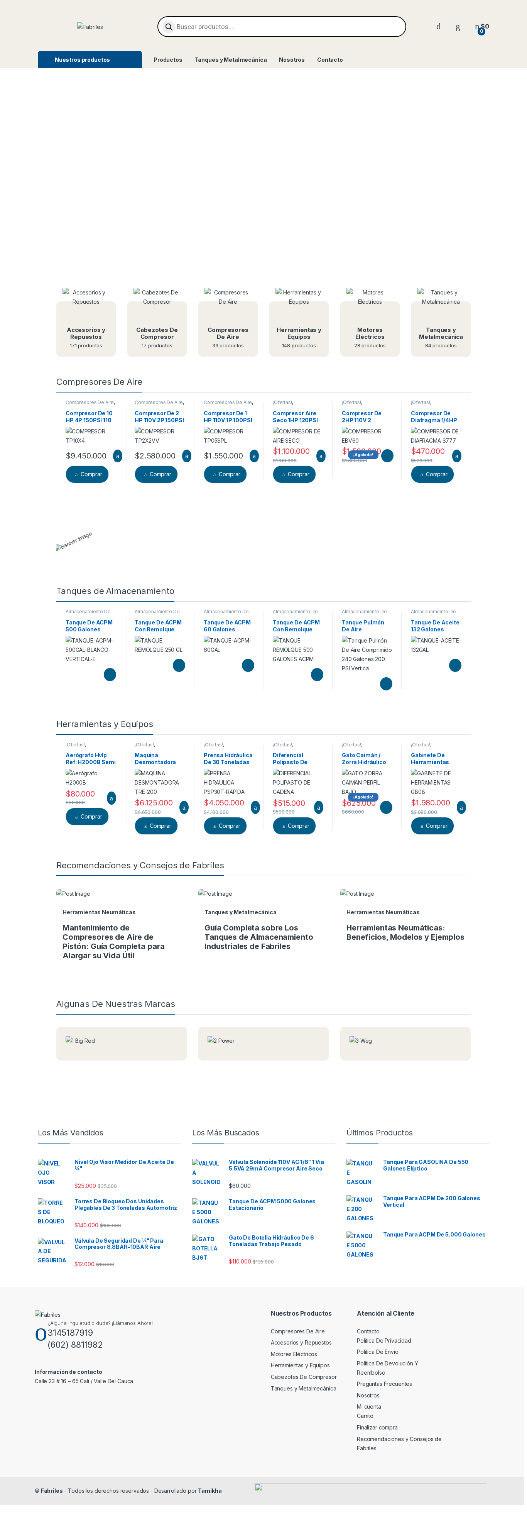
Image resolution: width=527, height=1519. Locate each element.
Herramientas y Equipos (300, 1365)
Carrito (365, 1415)
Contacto (330, 59)
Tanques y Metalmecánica (231, 59)
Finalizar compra (377, 1427)
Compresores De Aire (90, 402)
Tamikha (209, 1490)
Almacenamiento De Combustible (88, 614)
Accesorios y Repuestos (301, 1342)
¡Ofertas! (282, 402)
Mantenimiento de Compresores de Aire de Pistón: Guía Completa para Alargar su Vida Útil (113, 941)
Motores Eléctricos (294, 1354)
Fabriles (52, 1490)
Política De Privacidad (384, 1340)
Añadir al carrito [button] (114, 456)
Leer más (387, 455)
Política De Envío (378, 1351)
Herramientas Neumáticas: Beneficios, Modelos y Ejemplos (405, 932)
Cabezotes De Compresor (304, 1377)
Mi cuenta (369, 1406)
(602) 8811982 (75, 1345)
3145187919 (70, 1333)
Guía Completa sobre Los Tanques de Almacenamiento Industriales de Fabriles (258, 937)
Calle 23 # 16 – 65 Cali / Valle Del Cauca (84, 1381)
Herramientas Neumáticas (99, 912)
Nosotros (292, 59)
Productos (168, 59)
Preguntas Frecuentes (384, 1383)
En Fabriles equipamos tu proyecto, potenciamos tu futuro (263, 255)
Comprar (91, 474)
